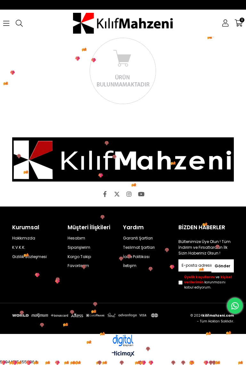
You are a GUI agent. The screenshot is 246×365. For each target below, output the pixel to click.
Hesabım (76, 238)
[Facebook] (105, 194)
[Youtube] (141, 194)
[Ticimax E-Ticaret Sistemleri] (123, 354)
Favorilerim (78, 265)
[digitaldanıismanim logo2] (123, 341)
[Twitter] (117, 194)
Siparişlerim (79, 247)
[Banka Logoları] (86, 315)
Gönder (222, 266)
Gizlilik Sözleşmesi (29, 256)
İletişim (129, 265)
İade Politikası (136, 256)
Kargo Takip (79, 256)
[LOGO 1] (123, 159)
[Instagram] (129, 194)
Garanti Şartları (138, 238)
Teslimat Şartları (139, 247)
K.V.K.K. (18, 247)
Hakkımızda (23, 238)
